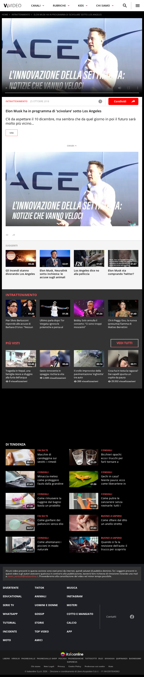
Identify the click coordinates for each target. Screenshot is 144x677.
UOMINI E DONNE (46, 605)
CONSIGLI (106, 450)
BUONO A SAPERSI (111, 516)
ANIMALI (40, 596)
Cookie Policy (74, 666)
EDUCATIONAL (12, 596)
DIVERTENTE (11, 587)
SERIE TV (8, 605)
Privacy (61, 666)
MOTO (7, 640)
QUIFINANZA (122, 659)
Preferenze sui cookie (95, 666)
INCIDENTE (10, 631)
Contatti (111, 616)
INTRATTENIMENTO (21, 14)
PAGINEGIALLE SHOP (47, 659)
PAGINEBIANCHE (76, 659)
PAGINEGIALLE (28, 659)
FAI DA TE (43, 450)
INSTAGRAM (74, 596)
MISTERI (72, 605)
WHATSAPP (10, 614)
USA (12, 132)
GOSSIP (39, 614)
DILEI (100, 659)
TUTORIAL (9, 622)
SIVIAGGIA (110, 659)
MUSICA (72, 587)
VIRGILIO (15, 659)
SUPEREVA (72, 662)
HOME (5, 14)
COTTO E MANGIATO (80, 614)
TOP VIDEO (42, 631)
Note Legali (49, 666)
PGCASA (62, 659)
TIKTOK (39, 587)
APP (69, 631)
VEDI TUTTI (124, 343)
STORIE (39, 622)
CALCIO (71, 622)
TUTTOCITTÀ (91, 659)
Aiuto (110, 666)
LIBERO (6, 659)
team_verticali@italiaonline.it (23, 576)
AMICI (39, 640)
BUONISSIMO (135, 659)
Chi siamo (35, 666)
